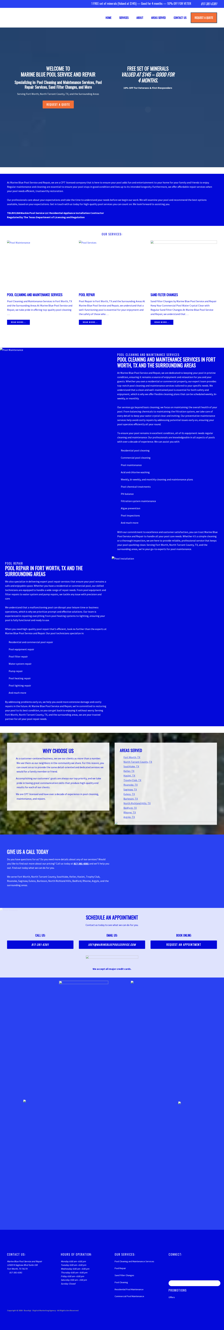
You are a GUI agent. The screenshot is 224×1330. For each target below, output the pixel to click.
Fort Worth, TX (131, 757)
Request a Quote (58, 104)
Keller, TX (128, 771)
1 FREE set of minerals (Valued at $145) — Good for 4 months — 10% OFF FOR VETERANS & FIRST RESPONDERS (126, 3)
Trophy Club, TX (132, 780)
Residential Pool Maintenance (129, 1289)
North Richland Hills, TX (137, 803)
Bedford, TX (130, 807)
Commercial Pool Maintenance (129, 1296)
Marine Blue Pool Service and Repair (33, 18)
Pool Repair (87, 294)
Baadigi (27, 1310)
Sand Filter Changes (164, 294)
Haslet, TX (129, 775)
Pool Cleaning (121, 1282)
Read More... (18, 322)
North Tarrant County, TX (137, 761)
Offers (172, 1297)
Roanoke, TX (130, 784)
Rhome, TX (129, 812)
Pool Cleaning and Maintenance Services (34, 294)
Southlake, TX (131, 766)
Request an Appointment (183, 945)
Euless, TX (129, 794)
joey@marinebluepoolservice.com (112, 945)
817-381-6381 (209, 3)
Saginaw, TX (130, 789)
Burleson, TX (130, 798)
